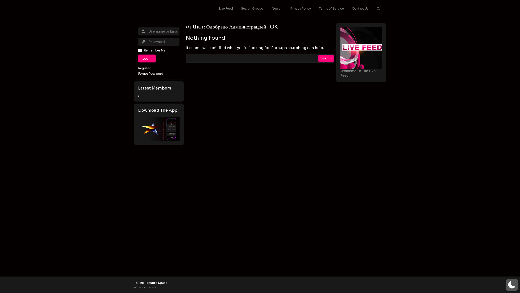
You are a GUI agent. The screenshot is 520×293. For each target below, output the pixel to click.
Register (144, 68)
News (276, 8)
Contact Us (360, 8)
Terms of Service (331, 8)
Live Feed (226, 8)
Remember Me (155, 50)
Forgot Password (150, 73)
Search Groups (252, 8)
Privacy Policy (300, 8)
